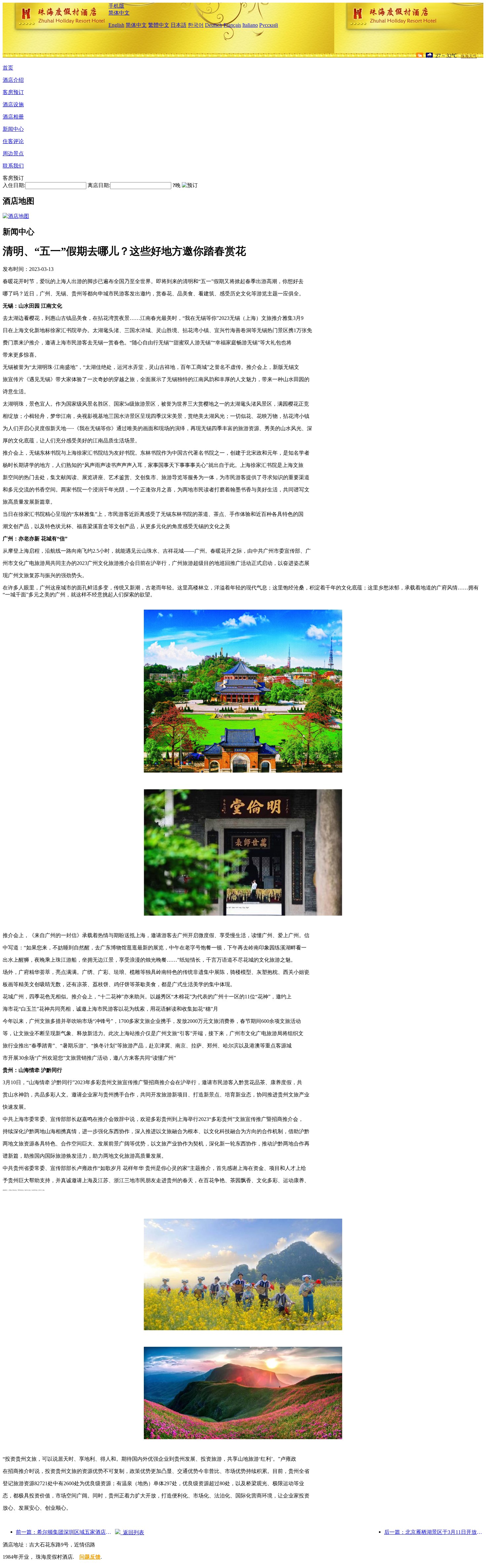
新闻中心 (13, 129)
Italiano (250, 25)
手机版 (116, 6)
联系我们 (13, 166)
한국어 (196, 25)
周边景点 (13, 153)
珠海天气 (469, 56)
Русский (268, 25)
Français (232, 25)
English (116, 25)
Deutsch (213, 25)
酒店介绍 (13, 80)
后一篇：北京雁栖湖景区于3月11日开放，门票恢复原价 (433, 1532)
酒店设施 (13, 104)
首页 (8, 68)
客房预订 (13, 92)
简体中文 (119, 13)
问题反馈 (90, 1557)
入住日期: (14, 185)
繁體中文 (158, 25)
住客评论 (13, 141)
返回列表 (132, 1532)
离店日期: (99, 185)
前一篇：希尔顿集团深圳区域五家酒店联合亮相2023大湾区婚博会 (65, 1532)
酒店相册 (13, 117)
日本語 (178, 25)
